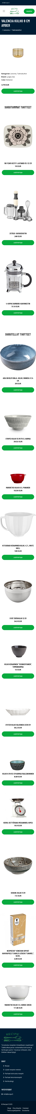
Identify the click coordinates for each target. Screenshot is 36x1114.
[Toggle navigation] (3, 11)
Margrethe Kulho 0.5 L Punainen (18, 487)
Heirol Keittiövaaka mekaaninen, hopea (18, 822)
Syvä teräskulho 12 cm (18, 618)
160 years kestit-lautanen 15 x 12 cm (18, 163)
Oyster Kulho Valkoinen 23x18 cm (18, 725)
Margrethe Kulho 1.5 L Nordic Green (18, 1005)
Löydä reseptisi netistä (13, 1070)
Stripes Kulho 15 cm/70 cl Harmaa (18, 439)
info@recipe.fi (5, 3)
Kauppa (29, 11)
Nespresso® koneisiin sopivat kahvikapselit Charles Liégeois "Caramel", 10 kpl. (18, 953)
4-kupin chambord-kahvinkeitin (18, 303)
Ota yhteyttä (17, 1108)
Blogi (9, 1108)
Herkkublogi (9, 1081)
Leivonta (6, 30)
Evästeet (26, 1108)
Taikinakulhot (17, 30)
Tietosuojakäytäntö (14, 1110)
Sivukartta (25, 1110)
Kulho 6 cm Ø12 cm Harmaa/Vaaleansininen (18, 774)
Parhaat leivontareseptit (13, 1077)
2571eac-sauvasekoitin (18, 233)
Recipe (7, 1066)
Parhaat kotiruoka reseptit (14, 1074)
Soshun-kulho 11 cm (18, 893)
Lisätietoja (18, 91)
